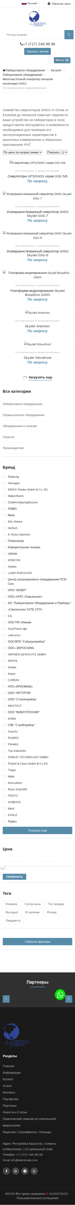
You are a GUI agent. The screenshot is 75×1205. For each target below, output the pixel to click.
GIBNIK (12, 553)
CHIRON (13, 680)
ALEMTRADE (58, 1193)
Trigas (12, 770)
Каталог (56, 70)
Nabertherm (16, 496)
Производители (13, 448)
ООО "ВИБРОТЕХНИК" (24, 712)
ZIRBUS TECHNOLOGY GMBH (28, 757)
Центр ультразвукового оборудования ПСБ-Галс (38, 581)
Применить (14, 876)
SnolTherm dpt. (18, 628)
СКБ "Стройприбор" (21, 725)
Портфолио (10, 1099)
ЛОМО (12, 509)
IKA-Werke (15, 521)
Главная (8, 1066)
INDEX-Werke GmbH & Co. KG (28, 489)
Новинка (11, 904)
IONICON (14, 560)
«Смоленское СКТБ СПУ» (25, 609)
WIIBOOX (14, 802)
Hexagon (14, 483)
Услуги (7, 1086)
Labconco (14, 635)
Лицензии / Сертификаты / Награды (27, 1132)
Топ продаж (56, 904)
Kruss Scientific (17, 789)
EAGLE (12, 815)
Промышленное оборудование (24, 415)
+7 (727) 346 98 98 (39, 44)
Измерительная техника (24, 547)
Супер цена (33, 904)
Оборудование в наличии (20, 426)
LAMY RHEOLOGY (20, 573)
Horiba (12, 566)
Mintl (11, 808)
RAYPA (12, 661)
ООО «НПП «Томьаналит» (25, 596)
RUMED (13, 738)
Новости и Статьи (15, 1112)
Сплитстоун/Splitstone (23, 502)
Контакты (9, 1092)
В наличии (32, 912)
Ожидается (13, 920)
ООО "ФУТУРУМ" (19, 693)
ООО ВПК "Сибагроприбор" (27, 641)
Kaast (11, 673)
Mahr (11, 776)
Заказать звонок (37, 51)
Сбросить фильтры (37, 941)
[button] (62, 60)
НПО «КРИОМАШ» (20, 686)
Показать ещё (37, 830)
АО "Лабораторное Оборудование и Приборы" (39, 603)
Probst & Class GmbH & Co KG (28, 763)
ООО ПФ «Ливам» (20, 622)
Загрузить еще (40, 377)
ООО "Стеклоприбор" (22, 699)
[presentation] (6, 999)
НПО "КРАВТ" (17, 590)
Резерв (52, 912)
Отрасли (8, 437)
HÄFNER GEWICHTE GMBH (27, 654)
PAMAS (13, 744)
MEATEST (15, 706)
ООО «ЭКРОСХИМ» (21, 648)
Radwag (13, 476)
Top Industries (17, 750)
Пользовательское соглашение (38, 1198)
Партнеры (10, 1105)
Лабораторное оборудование (25, 70)
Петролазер (16, 541)
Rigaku (12, 821)
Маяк (11, 515)
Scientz (13, 731)
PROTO (13, 795)
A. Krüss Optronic (19, 534)
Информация (12, 1072)
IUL (10, 616)
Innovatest (15, 783)
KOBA (12, 718)
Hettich (12, 528)
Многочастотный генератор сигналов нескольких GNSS (28, 81)
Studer (12, 667)
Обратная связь (61, 3)
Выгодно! (12, 912)
